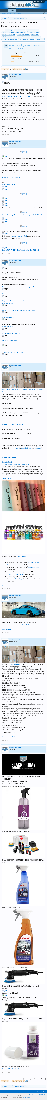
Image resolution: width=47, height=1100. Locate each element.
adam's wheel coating (23, 34)
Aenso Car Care (33, 567)
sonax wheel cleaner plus (10, 39)
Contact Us (39, 1091)
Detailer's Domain (8, 184)
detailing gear (17, 36)
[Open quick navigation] (44, 18)
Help (44, 1091)
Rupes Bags (19, 579)
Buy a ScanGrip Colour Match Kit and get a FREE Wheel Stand (22, 216)
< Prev (3, 69)
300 (18, 69)
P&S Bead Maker (8, 294)
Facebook (17, 448)
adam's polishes (21, 32)
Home (4, 10)
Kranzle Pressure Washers (11, 333)
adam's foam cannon (8, 32)
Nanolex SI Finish (8, 317)
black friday (35, 34)
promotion (27, 36)
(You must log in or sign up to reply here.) (34, 1079)
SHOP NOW (6, 478)
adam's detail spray (32, 30)
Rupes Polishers (7, 326)
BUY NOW (6, 585)
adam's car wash (20, 30)
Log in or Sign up (39, 1)
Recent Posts (17, 13)
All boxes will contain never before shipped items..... (20, 464)
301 (21, 69)
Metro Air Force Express (10, 340)
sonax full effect (36, 36)
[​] (23, 151)
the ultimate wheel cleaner (27, 39)
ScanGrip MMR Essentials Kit (12, 352)
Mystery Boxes (15, 664)
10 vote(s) (30, 56)
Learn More (6, 629)
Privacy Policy (42, 1094)
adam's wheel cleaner (9, 34)
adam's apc (9, 30)
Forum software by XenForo (15, 1096)
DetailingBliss (26, 448)
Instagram (38, 448)
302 (24, 69)
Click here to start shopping (11, 177)
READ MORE (7, 462)
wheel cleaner (40, 39)
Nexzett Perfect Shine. (29, 625)
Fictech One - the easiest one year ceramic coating (19, 310)
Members (27, 10)
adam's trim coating (34, 32)
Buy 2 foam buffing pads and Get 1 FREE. (16, 96)
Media (19, 10)
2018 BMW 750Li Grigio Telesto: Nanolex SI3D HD (20, 250)
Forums (12, 10)
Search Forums (6, 13)
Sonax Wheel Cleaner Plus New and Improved (18, 287)
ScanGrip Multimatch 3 (16, 574)
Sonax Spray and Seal (19, 236)
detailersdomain (7, 36)
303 (27, 69)
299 (16, 69)
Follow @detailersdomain (11, 1069)
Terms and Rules (32, 1094)
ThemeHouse (26, 1097)
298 (13, 69)
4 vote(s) (30, 61)
